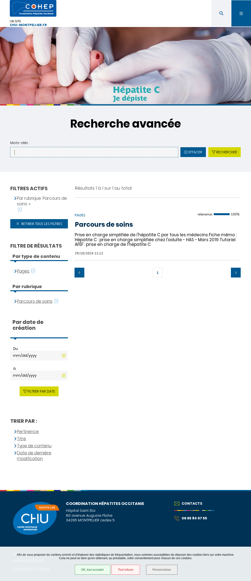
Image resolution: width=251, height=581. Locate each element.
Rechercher (226, 152)
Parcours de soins (104, 224)
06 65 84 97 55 (194, 518)
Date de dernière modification (34, 456)
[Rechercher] (221, 13)
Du (15, 349)
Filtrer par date (41, 391)
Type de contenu (34, 446)
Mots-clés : (19, 143)
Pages (23, 271)
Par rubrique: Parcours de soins (42, 201)
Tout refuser (126, 569)
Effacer (195, 152)
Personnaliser (161, 569)
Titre (21, 439)
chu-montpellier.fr (28, 25)
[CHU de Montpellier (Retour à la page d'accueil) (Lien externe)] (35, 534)
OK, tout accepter (92, 569)
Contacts (192, 503)
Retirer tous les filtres (41, 224)
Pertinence (28, 432)
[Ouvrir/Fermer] (241, 13)
